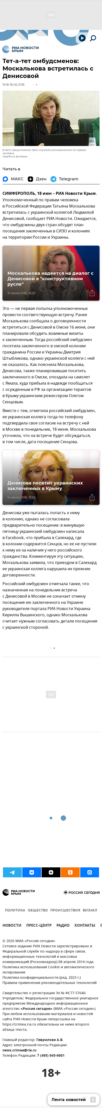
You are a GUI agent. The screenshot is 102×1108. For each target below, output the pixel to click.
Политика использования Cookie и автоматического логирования (48, 970)
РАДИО (63, 926)
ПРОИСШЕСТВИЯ (65, 910)
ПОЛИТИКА (15, 910)
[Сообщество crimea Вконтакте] (31, 872)
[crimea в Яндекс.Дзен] (51, 872)
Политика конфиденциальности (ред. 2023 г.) (41, 978)
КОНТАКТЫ (85, 926)
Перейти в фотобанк (14, 156)
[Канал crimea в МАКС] (89, 872)
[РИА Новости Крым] (20, 49)
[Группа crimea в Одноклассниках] (70, 872)
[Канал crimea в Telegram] (12, 872)
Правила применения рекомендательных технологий (49, 983)
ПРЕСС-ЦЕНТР (38, 926)
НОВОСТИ (11, 926)
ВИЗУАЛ (90, 910)
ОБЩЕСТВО (38, 910)
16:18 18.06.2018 (13, 84)
